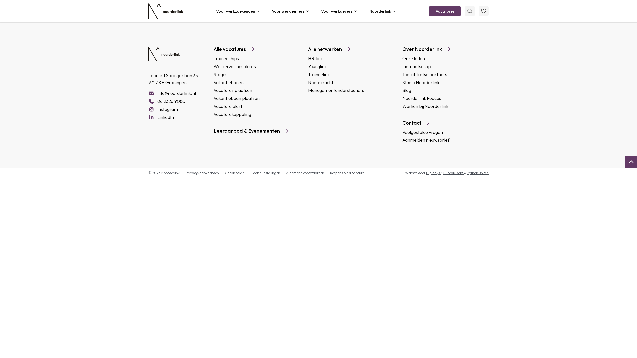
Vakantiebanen (229, 82)
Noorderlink (380, 11)
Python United (478, 173)
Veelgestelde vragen (422, 132)
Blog (406, 90)
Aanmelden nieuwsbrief (425, 140)
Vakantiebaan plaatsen (237, 98)
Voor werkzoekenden (235, 11)
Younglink (317, 66)
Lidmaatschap (416, 66)
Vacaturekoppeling (232, 114)
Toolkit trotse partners (424, 74)
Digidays (433, 173)
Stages (220, 74)
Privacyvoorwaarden (202, 173)
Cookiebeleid (235, 173)
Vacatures (445, 11)
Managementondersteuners (336, 90)
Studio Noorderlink (420, 82)
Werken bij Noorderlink (425, 106)
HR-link (315, 58)
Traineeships (226, 58)
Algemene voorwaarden (305, 173)
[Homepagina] (165, 11)
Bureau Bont (453, 173)
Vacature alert (228, 106)
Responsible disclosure (347, 173)
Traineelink (319, 74)
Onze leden (413, 58)
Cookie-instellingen (265, 173)
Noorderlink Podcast (422, 98)
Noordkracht (320, 82)
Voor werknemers (288, 11)
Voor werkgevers (336, 11)
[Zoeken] (470, 11)
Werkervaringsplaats (235, 66)
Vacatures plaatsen (233, 90)
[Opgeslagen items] (484, 11)
